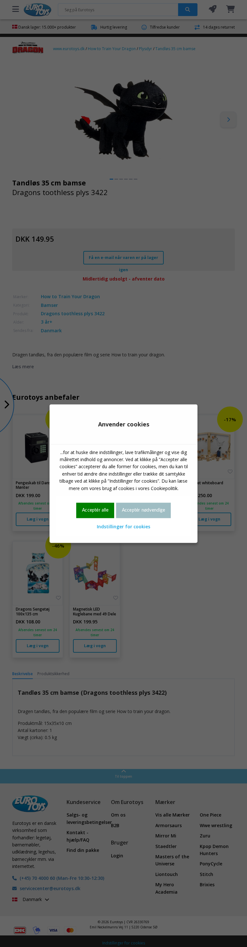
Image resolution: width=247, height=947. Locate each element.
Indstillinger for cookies (123, 527)
